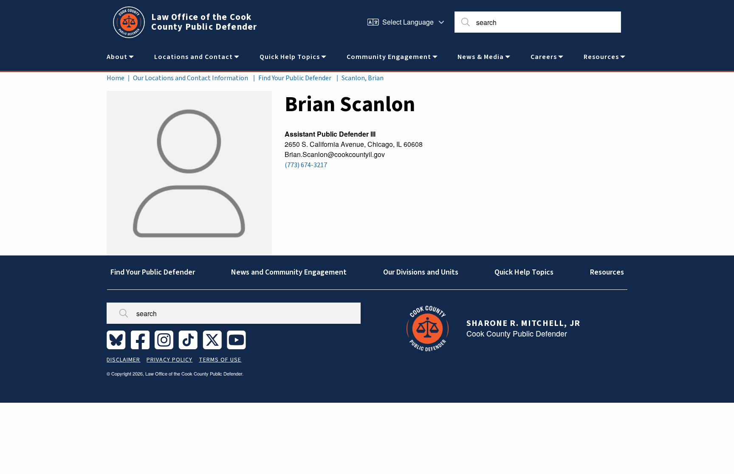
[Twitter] (214, 339)
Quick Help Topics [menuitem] (290, 57)
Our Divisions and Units (420, 272)
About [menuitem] (117, 57)
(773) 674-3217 (306, 165)
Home (115, 78)
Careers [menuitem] (544, 57)
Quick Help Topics (523, 272)
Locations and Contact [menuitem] (193, 57)
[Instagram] (166, 339)
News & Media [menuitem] (480, 57)
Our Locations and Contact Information (190, 78)
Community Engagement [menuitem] (389, 57)
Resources (607, 272)
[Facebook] (142, 339)
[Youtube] (238, 339)
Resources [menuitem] (601, 57)
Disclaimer (123, 360)
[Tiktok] (189, 339)
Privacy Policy (169, 360)
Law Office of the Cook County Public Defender (204, 22)
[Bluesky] (118, 339)
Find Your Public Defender (294, 78)
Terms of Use (220, 360)
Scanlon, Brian (363, 78)
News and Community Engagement (289, 272)
